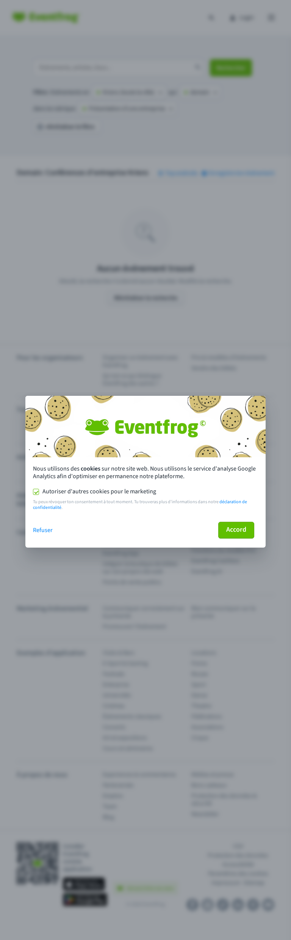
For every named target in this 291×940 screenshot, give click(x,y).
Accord (236, 529)
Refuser (43, 530)
